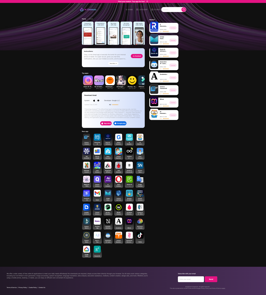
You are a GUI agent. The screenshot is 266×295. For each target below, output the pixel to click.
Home (84, 19)
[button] (142, 9)
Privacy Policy (22, 287)
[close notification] (147, 1)
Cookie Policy (33, 287)
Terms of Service (12, 287)
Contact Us (42, 287)
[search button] (183, 9)
